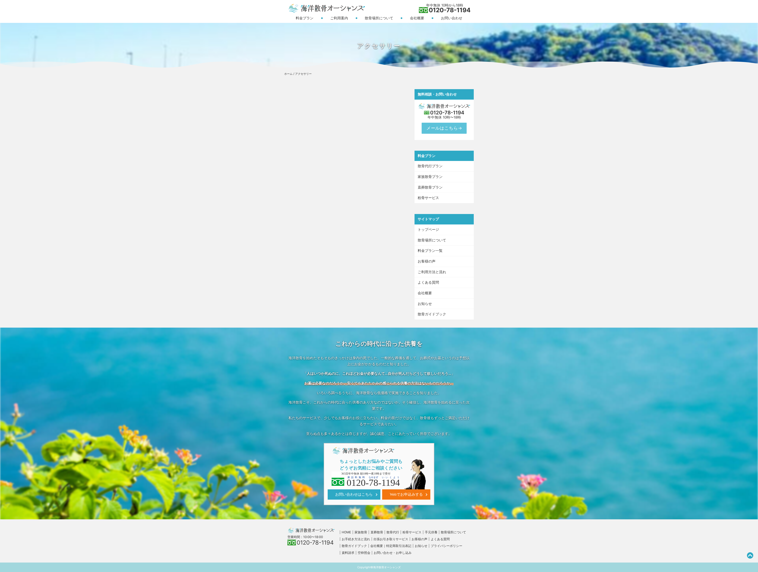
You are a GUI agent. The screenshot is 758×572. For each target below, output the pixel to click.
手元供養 (431, 532)
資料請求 (348, 553)
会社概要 (417, 18)
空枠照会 (364, 553)
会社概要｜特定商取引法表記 (390, 546)
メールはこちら (442, 128)
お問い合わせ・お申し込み (393, 553)
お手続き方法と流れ (356, 539)
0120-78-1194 (450, 10)
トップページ (428, 229)
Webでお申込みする (406, 494)
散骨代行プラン (430, 166)
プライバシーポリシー (446, 546)
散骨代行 (393, 532)
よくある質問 (428, 282)
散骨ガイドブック (432, 314)
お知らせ (425, 304)
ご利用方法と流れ (432, 272)
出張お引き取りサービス (390, 539)
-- (373, 481)
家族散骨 (361, 532)
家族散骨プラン (430, 177)
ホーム (288, 73)
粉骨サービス (428, 198)
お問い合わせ (451, 18)
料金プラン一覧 (430, 251)
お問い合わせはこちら (354, 494)
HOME (346, 532)
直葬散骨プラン (430, 187)
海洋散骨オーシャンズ (387, 567)
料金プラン (304, 18)
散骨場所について (379, 18)
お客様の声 (426, 261)
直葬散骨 (377, 532)
